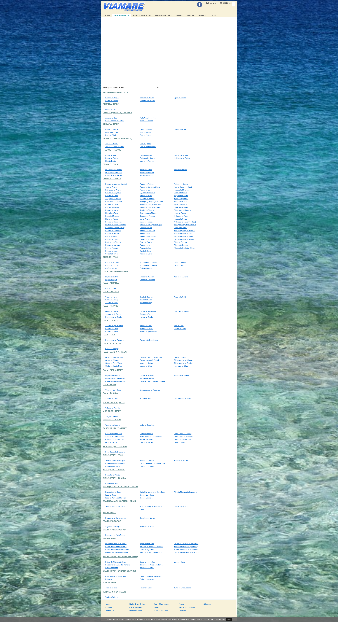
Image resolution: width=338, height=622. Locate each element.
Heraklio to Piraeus (147, 239)
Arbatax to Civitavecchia (114, 437)
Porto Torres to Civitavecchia (151, 437)
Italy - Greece (110, 320)
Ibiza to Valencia (146, 498)
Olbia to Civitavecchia (182, 439)
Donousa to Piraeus (147, 216)
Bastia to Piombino (147, 173)
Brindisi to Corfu (111, 329)
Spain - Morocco (112, 521)
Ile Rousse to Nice (181, 155)
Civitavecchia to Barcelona (150, 390)
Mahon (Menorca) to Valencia (116, 552)
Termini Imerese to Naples (115, 460)
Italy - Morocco (112, 343)
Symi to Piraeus (111, 248)
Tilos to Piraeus (111, 187)
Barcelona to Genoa (147, 518)
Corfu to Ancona (146, 268)
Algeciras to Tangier (113, 527)
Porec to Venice (111, 135)
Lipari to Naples (180, 98)
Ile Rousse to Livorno (113, 170)
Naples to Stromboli (147, 280)
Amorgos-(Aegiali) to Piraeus (185, 225)
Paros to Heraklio (112, 207)
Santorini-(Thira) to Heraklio (184, 231)
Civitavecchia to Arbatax (183, 360)
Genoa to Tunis (145, 399)
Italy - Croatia (111, 292)
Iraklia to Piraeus (146, 222)
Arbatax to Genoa (146, 439)
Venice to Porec (146, 300)
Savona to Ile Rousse (113, 314)
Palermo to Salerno (147, 460)
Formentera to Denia (113, 492)
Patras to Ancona (112, 262)
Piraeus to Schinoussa (182, 210)
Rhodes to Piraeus (147, 210)
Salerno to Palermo (181, 376)
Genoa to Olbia (180, 357)
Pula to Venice (145, 135)
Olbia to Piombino (146, 434)
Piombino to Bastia (181, 311)
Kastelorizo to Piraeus (113, 202)
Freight (190, 16)
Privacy (182, 604)
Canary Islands (135, 607)
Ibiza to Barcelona (147, 495)
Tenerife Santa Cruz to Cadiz (116, 506)
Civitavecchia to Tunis (182, 399)
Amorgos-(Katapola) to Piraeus (151, 202)
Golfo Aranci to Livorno (182, 434)
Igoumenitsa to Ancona (148, 262)
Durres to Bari (110, 109)
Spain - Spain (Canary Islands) (119, 571)
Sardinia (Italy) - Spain (115, 446)
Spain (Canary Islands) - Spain (119, 501)
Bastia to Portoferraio (113, 176)
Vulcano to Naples (112, 98)
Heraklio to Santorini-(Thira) (115, 225)
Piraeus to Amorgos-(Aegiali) (116, 184)
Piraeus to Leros (146, 254)
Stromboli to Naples (147, 101)
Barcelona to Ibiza (147, 568)
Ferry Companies (163, 16)
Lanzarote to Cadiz (181, 506)
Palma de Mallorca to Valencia (117, 550)
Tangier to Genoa (111, 416)
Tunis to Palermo (111, 597)
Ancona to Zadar (111, 303)
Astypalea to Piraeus (113, 199)
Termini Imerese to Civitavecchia (152, 463)
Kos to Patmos (145, 251)
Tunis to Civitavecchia (182, 588)
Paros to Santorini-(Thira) (115, 228)
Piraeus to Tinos (180, 228)
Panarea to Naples (147, 98)
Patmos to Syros (111, 239)
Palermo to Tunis (111, 483)
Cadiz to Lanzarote (147, 579)
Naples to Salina (111, 277)
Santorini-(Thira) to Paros (183, 236)
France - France (112, 150)
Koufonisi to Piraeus (113, 242)
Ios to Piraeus (145, 219)
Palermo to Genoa (147, 466)
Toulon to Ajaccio (111, 144)
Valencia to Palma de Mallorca (151, 547)
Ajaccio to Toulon (146, 121)
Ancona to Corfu (146, 326)
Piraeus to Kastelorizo (113, 222)
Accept (229, 620)
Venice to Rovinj (146, 303)
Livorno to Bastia (146, 317)
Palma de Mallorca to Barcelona (186, 544)
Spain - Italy (109, 513)
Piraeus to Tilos (146, 196)
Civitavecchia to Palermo (115, 381)
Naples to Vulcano (181, 277)
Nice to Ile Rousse (147, 161)
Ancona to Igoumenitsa (114, 326)
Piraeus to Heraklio (112, 204)
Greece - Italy (110, 257)
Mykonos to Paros (181, 216)
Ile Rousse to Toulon (182, 158)
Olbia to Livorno (180, 442)
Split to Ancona (145, 132)
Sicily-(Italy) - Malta (114, 469)
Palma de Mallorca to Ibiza (115, 562)
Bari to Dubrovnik (146, 297)
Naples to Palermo (112, 376)
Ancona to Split (180, 297)
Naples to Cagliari (146, 363)
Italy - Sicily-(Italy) (113, 370)
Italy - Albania (111, 283)
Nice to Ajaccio (145, 144)
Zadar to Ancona (146, 129)
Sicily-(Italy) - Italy (113, 455)
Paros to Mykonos (112, 216)
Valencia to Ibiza (111, 568)
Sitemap (207, 604)
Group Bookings (161, 611)
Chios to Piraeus (180, 242)
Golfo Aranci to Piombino (183, 437)
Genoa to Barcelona (113, 390)
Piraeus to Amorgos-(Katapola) (151, 225)
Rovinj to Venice (111, 129)
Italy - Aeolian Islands (115, 271)
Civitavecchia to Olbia (113, 366)
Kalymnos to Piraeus (113, 190)
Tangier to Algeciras (112, 425)
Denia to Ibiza (179, 562)
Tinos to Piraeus (146, 228)
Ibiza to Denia (110, 495)
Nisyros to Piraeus (181, 196)
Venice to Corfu (180, 329)
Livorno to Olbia (146, 366)
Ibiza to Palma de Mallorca (115, 498)
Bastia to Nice (110, 155)
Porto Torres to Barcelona (115, 452)
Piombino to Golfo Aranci (149, 360)
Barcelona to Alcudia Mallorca (151, 565)
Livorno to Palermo (147, 376)
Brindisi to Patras (112, 332)
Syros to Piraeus (180, 204)
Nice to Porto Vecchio (148, 147)
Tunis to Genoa (111, 588)
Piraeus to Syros (180, 219)
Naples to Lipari (111, 280)
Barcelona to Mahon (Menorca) (186, 547)
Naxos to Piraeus (112, 219)
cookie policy (220, 620)
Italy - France (110, 306)
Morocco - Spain (112, 420)
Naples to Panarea (147, 277)
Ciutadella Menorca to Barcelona (152, 492)
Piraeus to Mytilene (112, 245)
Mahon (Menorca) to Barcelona (186, 550)
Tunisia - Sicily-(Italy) (114, 592)
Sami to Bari (179, 265)
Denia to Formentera (147, 562)
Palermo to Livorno (112, 466)
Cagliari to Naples (146, 442)
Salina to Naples (111, 101)
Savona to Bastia (146, 314)
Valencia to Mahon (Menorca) (151, 552)
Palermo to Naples (181, 460)
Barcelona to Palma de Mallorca (186, 552)
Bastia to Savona (146, 176)
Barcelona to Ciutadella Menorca (117, 565)
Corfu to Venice (111, 268)
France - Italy (110, 164)
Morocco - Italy (112, 411)
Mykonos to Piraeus (147, 193)
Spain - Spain (109, 538)
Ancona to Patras (146, 329)
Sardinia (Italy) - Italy (115, 428)
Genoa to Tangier (111, 349)
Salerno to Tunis (111, 399)
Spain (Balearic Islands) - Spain (120, 487)
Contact (214, 16)
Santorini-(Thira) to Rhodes (184, 239)
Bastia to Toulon (111, 158)
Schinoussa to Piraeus (148, 213)
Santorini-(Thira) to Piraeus (150, 207)
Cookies (182, 611)
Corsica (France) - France (117, 113)
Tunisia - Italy (110, 582)
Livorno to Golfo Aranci (114, 357)
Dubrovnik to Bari (112, 132)
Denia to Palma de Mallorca (115, 544)
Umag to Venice (180, 129)
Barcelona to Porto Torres (115, 535)
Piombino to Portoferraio (149, 340)
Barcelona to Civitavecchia (115, 518)
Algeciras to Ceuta (147, 544)
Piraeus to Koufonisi (113, 231)
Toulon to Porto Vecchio (114, 147)
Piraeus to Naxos (180, 193)
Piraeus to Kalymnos (148, 236)
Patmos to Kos (145, 248)
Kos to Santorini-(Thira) (183, 187)
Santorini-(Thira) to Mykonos (150, 204)
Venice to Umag (111, 300)
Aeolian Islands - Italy (115, 92)
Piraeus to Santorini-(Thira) (150, 187)
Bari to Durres (110, 288)
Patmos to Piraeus (112, 234)
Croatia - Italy (111, 124)
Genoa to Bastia (111, 311)
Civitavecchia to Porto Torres (151, 357)
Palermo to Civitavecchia (115, 463)
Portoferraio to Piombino (114, 340)
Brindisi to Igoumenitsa (148, 332)
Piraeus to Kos (145, 245)
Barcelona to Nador (147, 527)
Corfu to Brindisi (180, 262)
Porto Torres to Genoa (113, 434)
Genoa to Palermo (147, 378)
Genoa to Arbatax (112, 360)
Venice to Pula (110, 297)
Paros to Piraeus (146, 242)
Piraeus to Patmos (147, 184)
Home (107, 16)
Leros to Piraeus (180, 213)
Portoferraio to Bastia (113, 317)
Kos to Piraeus (111, 236)
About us (108, 607)
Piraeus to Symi (146, 190)
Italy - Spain (109, 385)
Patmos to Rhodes (181, 184)
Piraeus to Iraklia (111, 210)
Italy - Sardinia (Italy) (115, 352)
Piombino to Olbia (181, 366)
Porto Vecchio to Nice (148, 118)
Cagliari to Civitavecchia (114, 439)
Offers (179, 16)
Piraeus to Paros (180, 202)
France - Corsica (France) (117, 138)
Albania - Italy (111, 104)
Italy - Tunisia (110, 393)
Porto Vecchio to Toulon (114, 121)
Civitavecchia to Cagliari (183, 363)
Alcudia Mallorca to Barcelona (185, 492)
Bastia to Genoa (146, 170)
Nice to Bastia (110, 161)
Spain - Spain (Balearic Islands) (120, 557)
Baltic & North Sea (142, 16)
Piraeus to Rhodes (181, 207)
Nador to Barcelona (147, 425)
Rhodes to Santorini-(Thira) (184, 248)
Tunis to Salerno (146, 588)
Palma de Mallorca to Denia (115, 547)
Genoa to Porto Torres (113, 363)
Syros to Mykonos (181, 199)
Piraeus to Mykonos (181, 190)
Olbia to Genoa (111, 442)
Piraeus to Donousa (147, 231)
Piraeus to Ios (145, 234)
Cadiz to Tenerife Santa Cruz (151, 576)
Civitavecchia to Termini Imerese (152, 381)
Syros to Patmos (111, 254)
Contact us (109, 611)
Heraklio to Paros (112, 213)
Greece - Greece (112, 179)
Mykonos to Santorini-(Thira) (185, 222)
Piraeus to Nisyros (112, 251)
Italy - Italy (109, 335)
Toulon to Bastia (146, 155)
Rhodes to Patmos (181, 245)
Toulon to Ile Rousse (147, 158)
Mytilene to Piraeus (147, 199)
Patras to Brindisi (112, 265)
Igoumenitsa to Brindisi (148, 265)
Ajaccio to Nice (111, 118)
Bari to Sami (179, 326)
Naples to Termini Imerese (115, 378)
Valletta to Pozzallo (112, 408)
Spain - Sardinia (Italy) (115, 530)
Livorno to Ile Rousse (148, 311)
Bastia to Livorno (180, 170)
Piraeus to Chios (111, 196)
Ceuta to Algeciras (147, 550)
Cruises (202, 16)
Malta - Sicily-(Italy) (114, 402)
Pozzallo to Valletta (112, 475)
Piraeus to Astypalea (113, 193)
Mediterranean (121, 16)
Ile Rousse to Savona (113, 173)
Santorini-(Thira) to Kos (183, 234)
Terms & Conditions (187, 607)
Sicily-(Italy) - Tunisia (114, 478)
